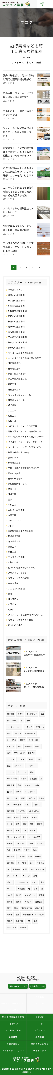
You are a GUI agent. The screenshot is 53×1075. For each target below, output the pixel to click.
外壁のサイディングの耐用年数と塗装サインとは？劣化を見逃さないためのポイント (18, 151)
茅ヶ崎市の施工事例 (17, 337)
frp (29, 888)
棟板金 (9, 830)
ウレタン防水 (33, 811)
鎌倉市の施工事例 (16, 321)
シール (9, 824)
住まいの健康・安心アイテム (21, 567)
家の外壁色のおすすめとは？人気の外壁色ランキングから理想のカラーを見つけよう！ (18, 171)
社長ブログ (13, 599)
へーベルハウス (22, 882)
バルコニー (18, 766)
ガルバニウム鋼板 (32, 785)
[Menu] (48, 4)
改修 (39, 759)
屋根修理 (10, 714)
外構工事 (12, 494)
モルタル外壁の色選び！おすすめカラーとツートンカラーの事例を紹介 (18, 247)
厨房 (32, 824)
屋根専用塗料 (14, 368)
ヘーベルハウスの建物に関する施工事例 (26, 358)
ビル (32, 863)
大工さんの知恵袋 (16, 588)
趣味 (10, 593)
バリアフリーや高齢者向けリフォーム (25, 614)
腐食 (9, 753)
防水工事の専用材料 (17, 379)
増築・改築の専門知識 (18, 452)
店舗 (24, 824)
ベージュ (10, 746)
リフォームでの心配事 (18, 578)
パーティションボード (16, 837)
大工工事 (12, 410)
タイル (27, 804)
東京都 (41, 895)
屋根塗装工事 (14, 462)
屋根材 (41, 798)
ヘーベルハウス (34, 837)
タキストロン (33, 740)
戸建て (34, 882)
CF (8, 869)
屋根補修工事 (14, 536)
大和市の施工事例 (16, 331)
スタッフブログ (15, 520)
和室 (23, 798)
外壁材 (23, 778)
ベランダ (28, 727)
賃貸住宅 (16, 869)
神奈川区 (28, 902)
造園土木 (12, 489)
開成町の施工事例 (16, 347)
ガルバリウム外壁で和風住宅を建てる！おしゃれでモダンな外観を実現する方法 (18, 191)
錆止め (34, 817)
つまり (9, 895)
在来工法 (21, 811)
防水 (35, 888)
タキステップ (12, 720)
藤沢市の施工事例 (16, 326)
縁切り (20, 714)
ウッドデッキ (31, 714)
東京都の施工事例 (16, 300)
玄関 (30, 856)
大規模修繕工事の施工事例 (20, 530)
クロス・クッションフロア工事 (22, 426)
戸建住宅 (10, 856)
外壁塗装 (21, 888)
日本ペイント (12, 798)
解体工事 (12, 551)
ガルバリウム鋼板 (14, 804)
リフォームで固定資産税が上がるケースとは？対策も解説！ (18, 131)
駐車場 (38, 856)
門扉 (25, 869)
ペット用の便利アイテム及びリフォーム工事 (26, 436)
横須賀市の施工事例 (17, 342)
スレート (10, 772)
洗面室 (31, 759)
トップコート (31, 766)
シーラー (21, 856)
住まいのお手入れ (16, 625)
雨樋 (9, 817)
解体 (32, 772)
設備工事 (12, 420)
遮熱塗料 (28, 746)
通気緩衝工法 (30, 733)
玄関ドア (37, 804)
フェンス (17, 733)
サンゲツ (40, 843)
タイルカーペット (14, 727)
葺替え (39, 824)
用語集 (11, 609)
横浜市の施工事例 (16, 295)
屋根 (35, 921)
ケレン (16, 817)
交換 (19, 785)
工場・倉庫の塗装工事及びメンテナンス (26, 468)
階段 (42, 714)
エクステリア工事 (16, 557)
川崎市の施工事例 (16, 305)
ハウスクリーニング (17, 572)
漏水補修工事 (14, 541)
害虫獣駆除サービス (17, 483)
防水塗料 (33, 778)
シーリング (22, 863)
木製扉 (31, 843)
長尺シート (13, 457)
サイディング (12, 778)
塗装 (10, 499)
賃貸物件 (10, 785)
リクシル (40, 863)
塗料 (19, 746)
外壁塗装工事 (14, 389)
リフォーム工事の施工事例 (20, 352)
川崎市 (9, 914)
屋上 (9, 733)
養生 (9, 766)
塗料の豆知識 (14, 473)
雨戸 (9, 908)
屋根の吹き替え (15, 478)
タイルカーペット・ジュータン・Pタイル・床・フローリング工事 (26, 441)
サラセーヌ (39, 727)
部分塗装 (12, 405)
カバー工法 (22, 772)
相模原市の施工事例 (17, 310)
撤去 (17, 824)
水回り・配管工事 (16, 510)
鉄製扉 (25, 817)
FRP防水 (31, 753)
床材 (35, 876)
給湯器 (9, 843)
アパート (22, 927)
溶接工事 (10, 811)
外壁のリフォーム (16, 399)
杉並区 (18, 895)
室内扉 (9, 792)
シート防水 (11, 740)
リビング (31, 798)
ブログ (11, 525)
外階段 (32, 830)
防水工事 (12, 504)
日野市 (9, 902)
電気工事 (12, 546)
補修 (28, 720)
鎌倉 (42, 882)
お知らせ (12, 604)
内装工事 (12, 515)
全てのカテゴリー (16, 289)
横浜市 (18, 902)
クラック (10, 759)
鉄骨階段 (10, 863)
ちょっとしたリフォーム (19, 394)
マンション (11, 927)
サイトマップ (40, 1050)
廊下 (17, 830)
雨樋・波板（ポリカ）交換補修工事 (24, 431)
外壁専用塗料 (14, 363)
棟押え (18, 792)
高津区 (9, 921)
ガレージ (26, 876)
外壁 (28, 921)
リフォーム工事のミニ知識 (20, 620)
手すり (9, 882)
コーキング (20, 843)
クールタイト (30, 792)
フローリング (19, 753)
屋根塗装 (38, 902)
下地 (24, 830)
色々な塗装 (13, 583)
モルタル (17, 850)
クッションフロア (37, 869)
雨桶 (16, 908)
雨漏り (37, 746)
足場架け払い (14, 562)
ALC (8, 850)
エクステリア (30, 895)
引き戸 (27, 850)
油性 (35, 850)
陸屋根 (22, 740)
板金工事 (12, 415)
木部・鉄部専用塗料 (17, 373)
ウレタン (10, 888)
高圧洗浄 (12, 384)
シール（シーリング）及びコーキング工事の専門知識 (26, 447)
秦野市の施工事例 (16, 316)
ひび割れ (21, 759)
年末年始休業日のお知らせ (33, 914)
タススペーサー (13, 876)
